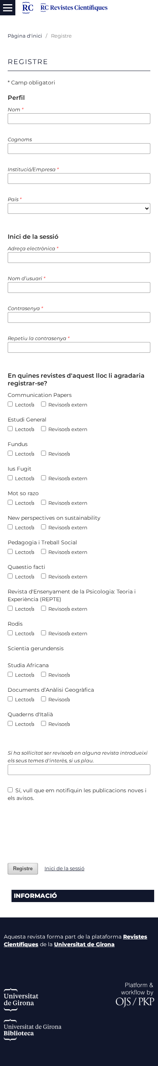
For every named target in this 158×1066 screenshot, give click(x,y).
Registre (23, 868)
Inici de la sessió (64, 868)
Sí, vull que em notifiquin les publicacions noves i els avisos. (77, 794)
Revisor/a (58, 454)
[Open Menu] (7, 7)
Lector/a (24, 405)
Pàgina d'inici (25, 36)
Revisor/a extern (67, 405)
